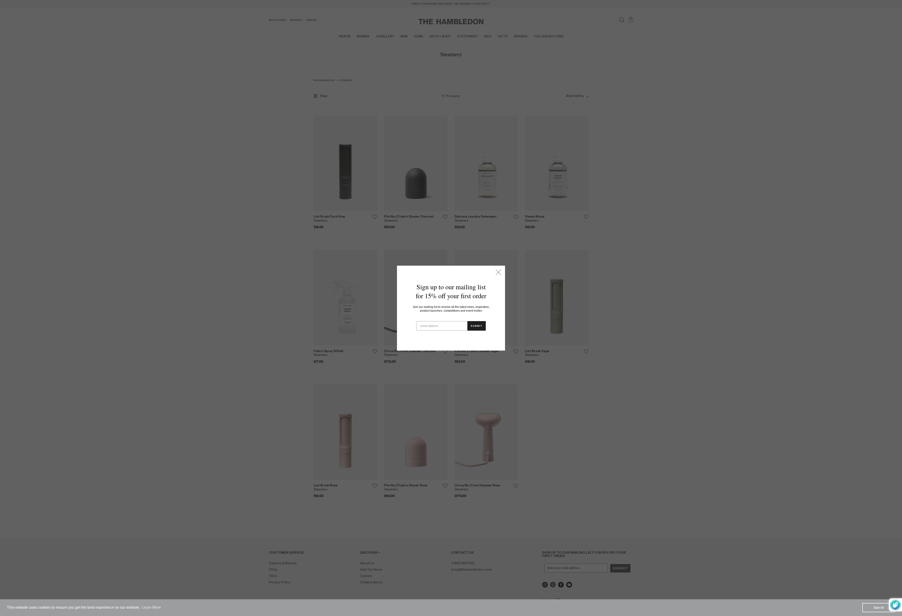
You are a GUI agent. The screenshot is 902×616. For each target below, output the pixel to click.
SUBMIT (476, 325)
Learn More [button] (151, 607)
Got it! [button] (879, 607)
